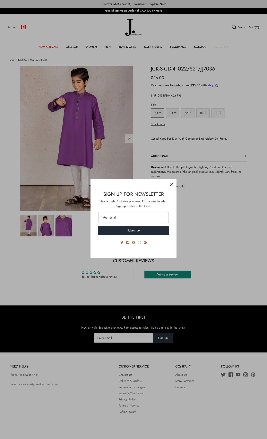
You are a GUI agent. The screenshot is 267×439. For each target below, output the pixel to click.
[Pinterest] (145, 242)
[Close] (171, 184)
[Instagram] (139, 242)
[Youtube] (133, 242)
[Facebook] (127, 242)
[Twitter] (121, 242)
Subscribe (133, 230)
